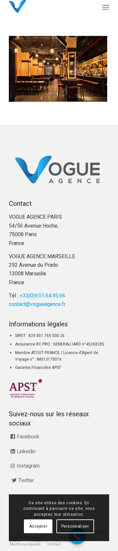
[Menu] (105, 7)
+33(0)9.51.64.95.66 (42, 296)
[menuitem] (105, 7)
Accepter (38, 526)
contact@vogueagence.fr (37, 304)
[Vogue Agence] (49, 6)
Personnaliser (75, 526)
